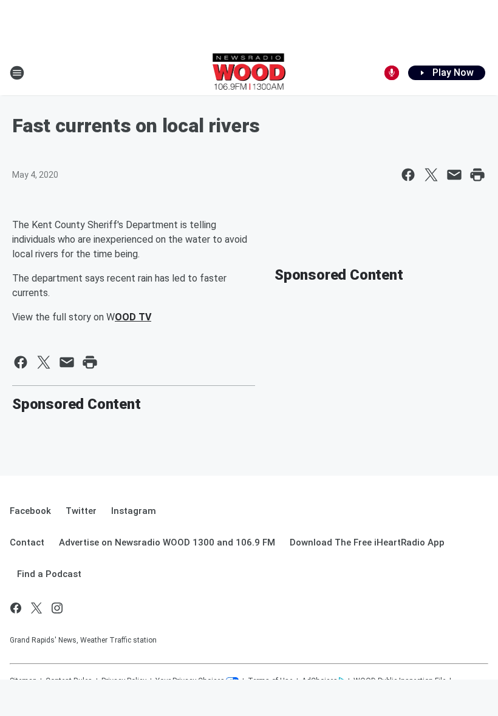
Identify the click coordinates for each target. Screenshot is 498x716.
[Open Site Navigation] (17, 73)
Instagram (133, 510)
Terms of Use (270, 681)
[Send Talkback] (391, 73)
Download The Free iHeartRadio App (367, 542)
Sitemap (23, 681)
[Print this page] (477, 174)
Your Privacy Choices (190, 681)
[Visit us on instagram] (57, 608)
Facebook (30, 510)
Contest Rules (69, 681)
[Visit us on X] (36, 608)
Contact (27, 542)
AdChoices (320, 681)
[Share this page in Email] (454, 174)
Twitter (81, 510)
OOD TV (133, 317)
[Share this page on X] (431, 174)
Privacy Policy (123, 681)
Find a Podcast (49, 574)
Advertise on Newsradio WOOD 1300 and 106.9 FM (167, 542)
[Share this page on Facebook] (408, 174)
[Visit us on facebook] (16, 608)
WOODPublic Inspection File (399, 681)
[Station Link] (249, 72)
